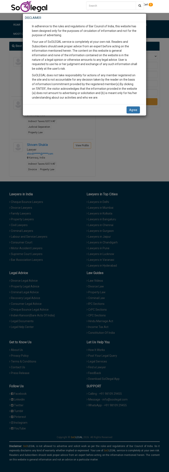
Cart (147, 4)
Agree (133, 110)
